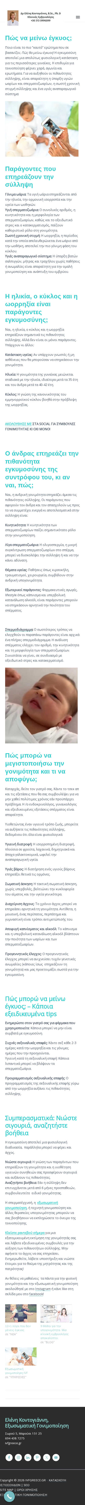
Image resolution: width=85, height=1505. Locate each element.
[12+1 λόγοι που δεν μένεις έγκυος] (21, 1313)
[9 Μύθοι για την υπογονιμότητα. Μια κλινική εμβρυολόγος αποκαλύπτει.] (56, 1313)
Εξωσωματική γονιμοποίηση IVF (16, 1371)
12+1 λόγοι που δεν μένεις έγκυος (18, 1328)
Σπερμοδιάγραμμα (19, 629)
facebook (36, 1294)
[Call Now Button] (9, 1496)
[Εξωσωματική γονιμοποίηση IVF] (21, 1356)
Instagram (43, 1289)
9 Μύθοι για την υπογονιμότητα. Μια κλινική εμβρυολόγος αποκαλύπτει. (55, 1332)
